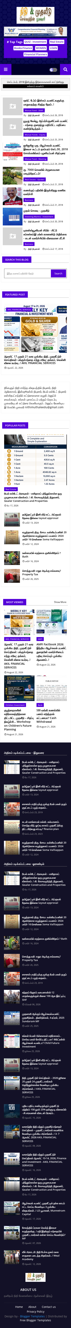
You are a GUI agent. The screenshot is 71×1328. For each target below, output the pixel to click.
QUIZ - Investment (35, 41)
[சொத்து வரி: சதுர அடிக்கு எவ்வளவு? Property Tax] (12, 576)
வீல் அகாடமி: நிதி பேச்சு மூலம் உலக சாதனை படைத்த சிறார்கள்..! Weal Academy (41, 1255)
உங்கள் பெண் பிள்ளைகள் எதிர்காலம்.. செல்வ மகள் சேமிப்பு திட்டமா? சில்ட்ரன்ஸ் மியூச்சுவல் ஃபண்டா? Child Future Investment (43, 1041)
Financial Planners (35, 54)
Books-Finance (23, 48)
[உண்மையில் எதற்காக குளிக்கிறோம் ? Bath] (12, 558)
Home (19, 1307)
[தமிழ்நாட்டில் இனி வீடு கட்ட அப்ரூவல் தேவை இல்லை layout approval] (12, 520)
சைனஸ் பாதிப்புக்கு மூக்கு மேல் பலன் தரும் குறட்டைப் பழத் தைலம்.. (44, 805)
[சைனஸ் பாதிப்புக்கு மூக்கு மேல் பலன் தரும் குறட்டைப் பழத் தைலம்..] (12, 809)
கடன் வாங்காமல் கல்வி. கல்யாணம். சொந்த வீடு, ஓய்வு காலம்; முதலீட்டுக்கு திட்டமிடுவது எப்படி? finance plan (42, 825)
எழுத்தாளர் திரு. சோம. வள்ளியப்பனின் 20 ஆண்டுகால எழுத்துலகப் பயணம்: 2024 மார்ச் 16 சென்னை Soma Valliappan (44, 535)
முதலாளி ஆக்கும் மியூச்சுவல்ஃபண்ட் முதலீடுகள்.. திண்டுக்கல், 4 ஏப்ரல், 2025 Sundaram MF (43, 1017)
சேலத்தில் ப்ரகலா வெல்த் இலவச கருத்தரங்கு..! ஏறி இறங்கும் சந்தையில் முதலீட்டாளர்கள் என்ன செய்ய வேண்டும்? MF (43, 1233)
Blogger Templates (32, 1316)
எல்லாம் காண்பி (35, 86)
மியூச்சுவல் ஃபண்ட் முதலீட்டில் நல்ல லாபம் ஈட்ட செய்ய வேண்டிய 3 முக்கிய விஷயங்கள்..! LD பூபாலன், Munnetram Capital (43, 1208)
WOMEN (41, 48)
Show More (60, 602)
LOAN (53, 48)
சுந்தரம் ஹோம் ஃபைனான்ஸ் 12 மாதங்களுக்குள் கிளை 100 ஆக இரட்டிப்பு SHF (43, 996)
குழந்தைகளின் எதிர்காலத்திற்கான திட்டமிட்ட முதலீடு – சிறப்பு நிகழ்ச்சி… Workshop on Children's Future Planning (19, 719)
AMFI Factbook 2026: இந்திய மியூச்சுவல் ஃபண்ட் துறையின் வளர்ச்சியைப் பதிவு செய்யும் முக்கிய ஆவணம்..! (51, 652)
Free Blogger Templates (35, 1320)
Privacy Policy (35, 1311)
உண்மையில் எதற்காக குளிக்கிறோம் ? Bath (41, 554)
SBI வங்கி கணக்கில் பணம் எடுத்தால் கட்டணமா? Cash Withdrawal (48, 716)
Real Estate (57, 41)
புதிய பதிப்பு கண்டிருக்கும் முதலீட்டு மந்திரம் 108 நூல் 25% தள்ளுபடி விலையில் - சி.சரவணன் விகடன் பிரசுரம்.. (44, 1109)
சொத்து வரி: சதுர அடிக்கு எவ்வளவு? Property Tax (41, 572)
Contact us (49, 1307)
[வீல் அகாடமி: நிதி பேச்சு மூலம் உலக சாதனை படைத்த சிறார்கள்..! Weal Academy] (12, 1257)
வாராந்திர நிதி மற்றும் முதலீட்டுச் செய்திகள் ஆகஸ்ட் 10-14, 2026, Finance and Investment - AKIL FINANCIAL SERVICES (44, 1160)
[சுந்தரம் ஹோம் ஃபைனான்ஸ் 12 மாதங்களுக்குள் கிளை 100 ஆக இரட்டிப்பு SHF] (12, 997)
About (32, 1307)
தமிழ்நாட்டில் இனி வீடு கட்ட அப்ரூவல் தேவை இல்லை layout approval (41, 516)
